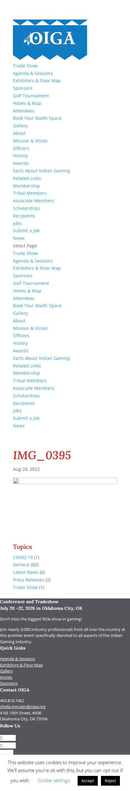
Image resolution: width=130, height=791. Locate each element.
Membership (26, 186)
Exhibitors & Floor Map (37, 81)
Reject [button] (110, 780)
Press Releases (28, 580)
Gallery (20, 126)
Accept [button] (87, 780)
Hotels (6, 677)
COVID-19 (23, 557)
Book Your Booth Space (37, 118)
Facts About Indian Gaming (41, 171)
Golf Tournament (31, 96)
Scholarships (26, 208)
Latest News (25, 572)
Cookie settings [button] (54, 780)
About (19, 133)
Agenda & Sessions (33, 73)
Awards (21, 163)
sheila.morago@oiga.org (22, 706)
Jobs (17, 223)
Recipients (24, 216)
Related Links (27, 178)
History (20, 156)
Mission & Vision (30, 141)
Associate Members (33, 201)
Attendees (23, 111)
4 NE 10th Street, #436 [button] (20, 713)
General (21, 565)
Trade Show (25, 66)
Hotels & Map (27, 103)
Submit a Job (26, 231)
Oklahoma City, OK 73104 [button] (23, 719)
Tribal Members (30, 193)
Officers (21, 148)
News (19, 238)
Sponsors (22, 88)
